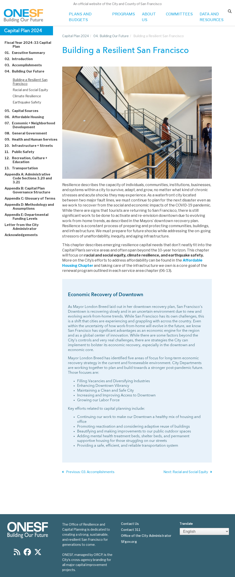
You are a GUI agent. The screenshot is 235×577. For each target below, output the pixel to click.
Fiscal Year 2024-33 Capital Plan (30, 44)
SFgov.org (129, 542)
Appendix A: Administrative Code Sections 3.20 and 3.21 (31, 178)
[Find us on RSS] (17, 553)
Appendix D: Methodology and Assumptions (32, 206)
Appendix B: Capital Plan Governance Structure (30, 190)
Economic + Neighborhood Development (32, 125)
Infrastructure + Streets (31, 146)
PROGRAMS (123, 14)
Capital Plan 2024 (75, 36)
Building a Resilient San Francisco (30, 82)
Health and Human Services (33, 139)
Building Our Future (27, 71)
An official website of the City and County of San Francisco (117, 4)
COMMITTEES (179, 14)
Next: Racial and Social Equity (185, 472)
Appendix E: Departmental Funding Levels (29, 216)
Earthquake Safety (27, 102)
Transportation (24, 168)
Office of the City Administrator (146, 536)
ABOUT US (149, 17)
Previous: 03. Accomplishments (90, 472)
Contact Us (130, 524)
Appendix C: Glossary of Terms (32, 198)
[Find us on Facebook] (27, 553)
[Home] (23, 15)
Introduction (21, 59)
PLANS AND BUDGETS (80, 17)
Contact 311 (130, 530)
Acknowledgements (24, 235)
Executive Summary (27, 53)
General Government (28, 133)
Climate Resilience (27, 96)
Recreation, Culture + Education (28, 160)
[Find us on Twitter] (38, 553)
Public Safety (22, 152)
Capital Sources (24, 111)
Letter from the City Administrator (24, 227)
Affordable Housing (27, 117)
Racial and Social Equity (30, 90)
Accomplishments (26, 65)
